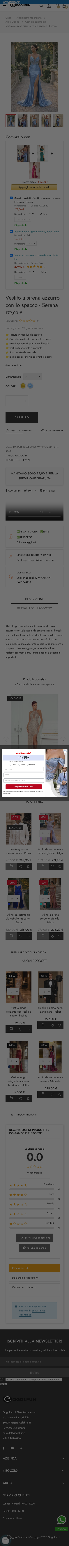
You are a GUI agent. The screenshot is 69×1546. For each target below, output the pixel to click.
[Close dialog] (65, 751)
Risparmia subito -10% (24, 786)
